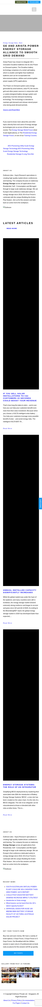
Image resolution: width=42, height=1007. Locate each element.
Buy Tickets (18, 953)
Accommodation (28, 1000)
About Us (6, 1000)
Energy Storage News (10, 43)
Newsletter (21, 2)
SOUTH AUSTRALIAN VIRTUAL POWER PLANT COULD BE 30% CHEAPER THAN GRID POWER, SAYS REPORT (22, 889)
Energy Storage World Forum (22, 130)
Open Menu (34, 9)
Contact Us (25, 1003)
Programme (34, 2)
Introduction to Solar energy (16, 900)
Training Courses (30, 135)
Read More (12, 228)
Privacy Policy (16, 1000)
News (21, 43)
